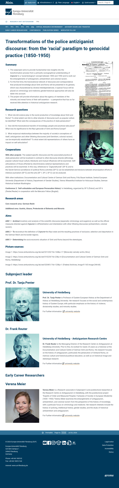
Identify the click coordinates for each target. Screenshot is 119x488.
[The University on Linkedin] (64, 442)
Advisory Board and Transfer (77, 27)
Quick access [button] (89, 2)
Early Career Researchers (16, 30)
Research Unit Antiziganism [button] (22, 22)
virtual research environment (49, 27)
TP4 (22, 27)
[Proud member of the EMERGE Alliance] (74, 442)
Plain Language (63, 2)
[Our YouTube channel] (45, 442)
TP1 (6, 27)
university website (72, 311)
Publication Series (51, 30)
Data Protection (108, 445)
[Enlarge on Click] (96, 79)
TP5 (27, 27)
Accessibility (109, 448)
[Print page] (43, 433)
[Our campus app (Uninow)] (58, 442)
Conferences (35, 30)
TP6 (32, 27)
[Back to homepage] (19, 12)
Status (111, 452)
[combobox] (105, 2)
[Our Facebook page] (49, 442)
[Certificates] (69, 442)
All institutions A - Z (47, 2)
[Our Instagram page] (53, 442)
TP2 (12, 27)
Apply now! (32, 2)
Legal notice (109, 442)
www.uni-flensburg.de (20, 465)
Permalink (49, 433)
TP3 (17, 27)
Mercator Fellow (68, 30)
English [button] (76, 2)
